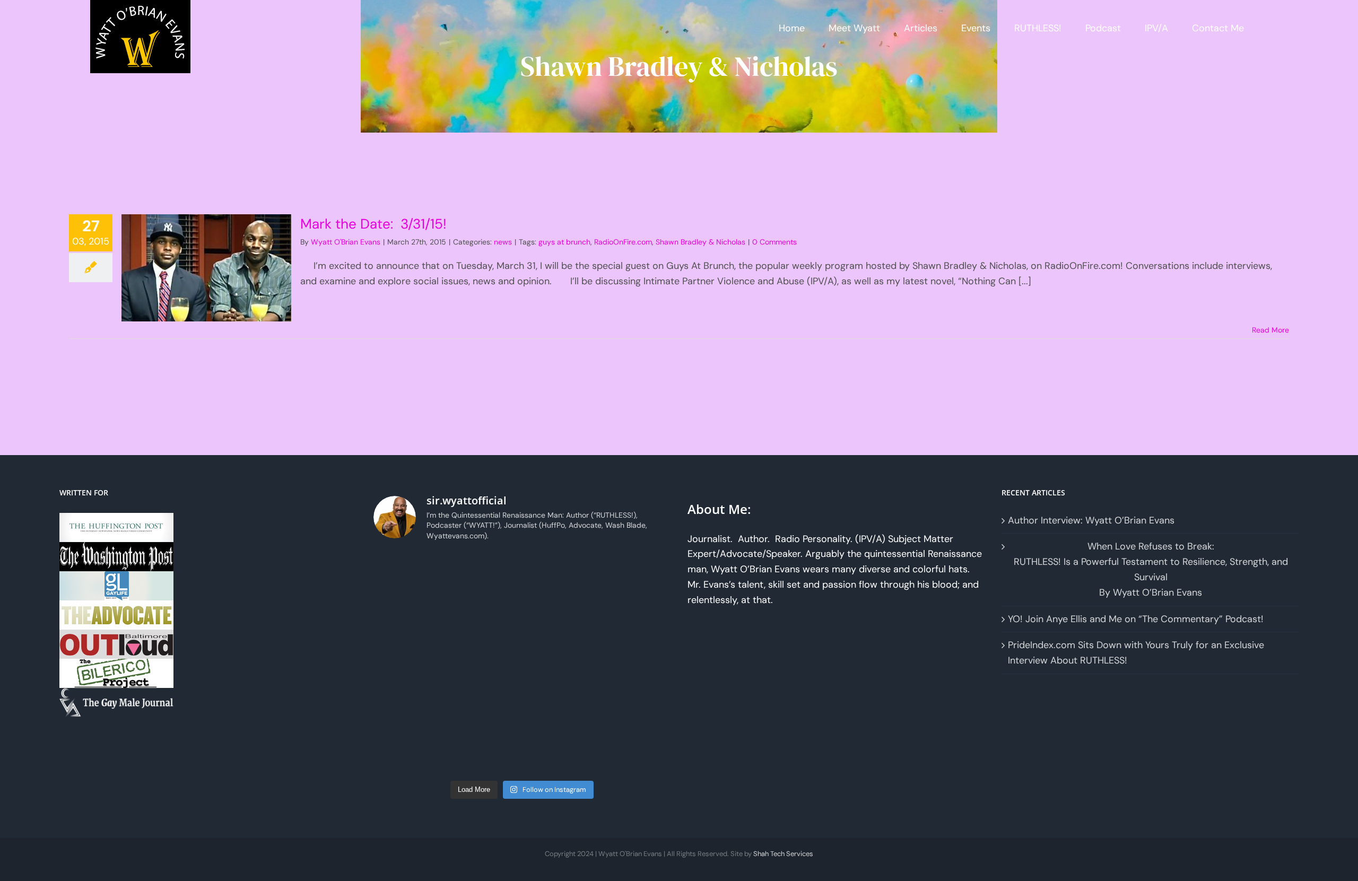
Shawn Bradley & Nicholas (700, 242)
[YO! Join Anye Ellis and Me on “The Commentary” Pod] (408, 618)
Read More (1270, 330)
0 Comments (774, 242)
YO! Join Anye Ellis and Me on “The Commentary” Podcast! (1136, 619)
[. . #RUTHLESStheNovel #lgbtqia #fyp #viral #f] (484, 752)
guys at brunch (564, 242)
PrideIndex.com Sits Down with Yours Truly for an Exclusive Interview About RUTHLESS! (1136, 653)
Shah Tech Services (783, 853)
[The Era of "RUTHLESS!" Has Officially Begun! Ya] (560, 618)
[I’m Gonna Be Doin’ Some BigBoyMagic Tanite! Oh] (560, 573)
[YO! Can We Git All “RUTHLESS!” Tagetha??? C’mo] (635, 663)
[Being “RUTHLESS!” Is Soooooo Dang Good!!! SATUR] (484, 663)
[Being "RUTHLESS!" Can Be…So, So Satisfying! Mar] (635, 752)
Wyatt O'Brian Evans (345, 242)
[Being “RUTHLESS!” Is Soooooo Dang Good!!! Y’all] (408, 663)
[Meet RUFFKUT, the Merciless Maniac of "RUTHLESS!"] (560, 663)
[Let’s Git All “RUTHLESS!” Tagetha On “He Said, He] (408, 573)
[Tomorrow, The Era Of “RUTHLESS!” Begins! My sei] (635, 618)
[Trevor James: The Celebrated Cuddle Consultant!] (408, 707)
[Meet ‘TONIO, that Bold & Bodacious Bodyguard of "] (560, 707)
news (503, 242)
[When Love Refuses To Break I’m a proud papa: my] (484, 573)
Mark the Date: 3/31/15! (373, 224)
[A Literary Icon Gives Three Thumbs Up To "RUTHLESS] (560, 752)
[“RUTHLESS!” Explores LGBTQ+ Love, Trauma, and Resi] (635, 573)
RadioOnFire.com (623, 242)
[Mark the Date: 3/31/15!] (206, 267)
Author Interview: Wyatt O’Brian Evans (1091, 520)
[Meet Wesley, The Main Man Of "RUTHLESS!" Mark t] (408, 752)
